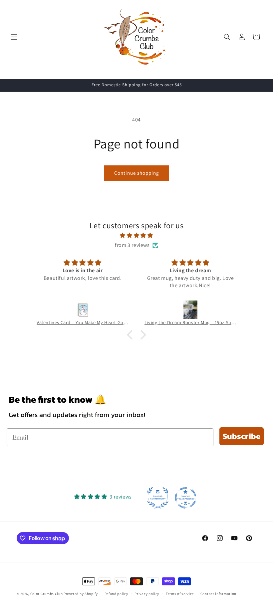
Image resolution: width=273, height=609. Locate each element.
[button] (14, 37)
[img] (136, 236)
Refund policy (116, 593)
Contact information (218, 593)
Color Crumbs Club (46, 593)
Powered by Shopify (81, 593)
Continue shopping (136, 173)
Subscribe (241, 436)
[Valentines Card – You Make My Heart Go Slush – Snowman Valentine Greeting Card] (83, 310)
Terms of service (180, 593)
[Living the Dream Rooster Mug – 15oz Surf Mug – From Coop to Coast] (190, 310)
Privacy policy (147, 593)
